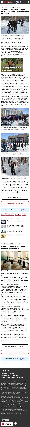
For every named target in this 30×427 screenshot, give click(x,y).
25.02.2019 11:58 (4, 6)
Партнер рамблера (13, 419)
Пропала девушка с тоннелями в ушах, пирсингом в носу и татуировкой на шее (16, 221)
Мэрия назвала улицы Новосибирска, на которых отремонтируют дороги (16, 235)
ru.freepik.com (13, 270)
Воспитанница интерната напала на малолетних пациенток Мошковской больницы (15, 226)
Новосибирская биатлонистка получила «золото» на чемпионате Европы (16, 231)
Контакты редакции (7, 373)
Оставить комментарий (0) (15, 203)
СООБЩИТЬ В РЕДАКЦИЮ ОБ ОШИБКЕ (12, 377)
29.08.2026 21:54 (5, 243)
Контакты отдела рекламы (9, 375)
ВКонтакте (21, 40)
